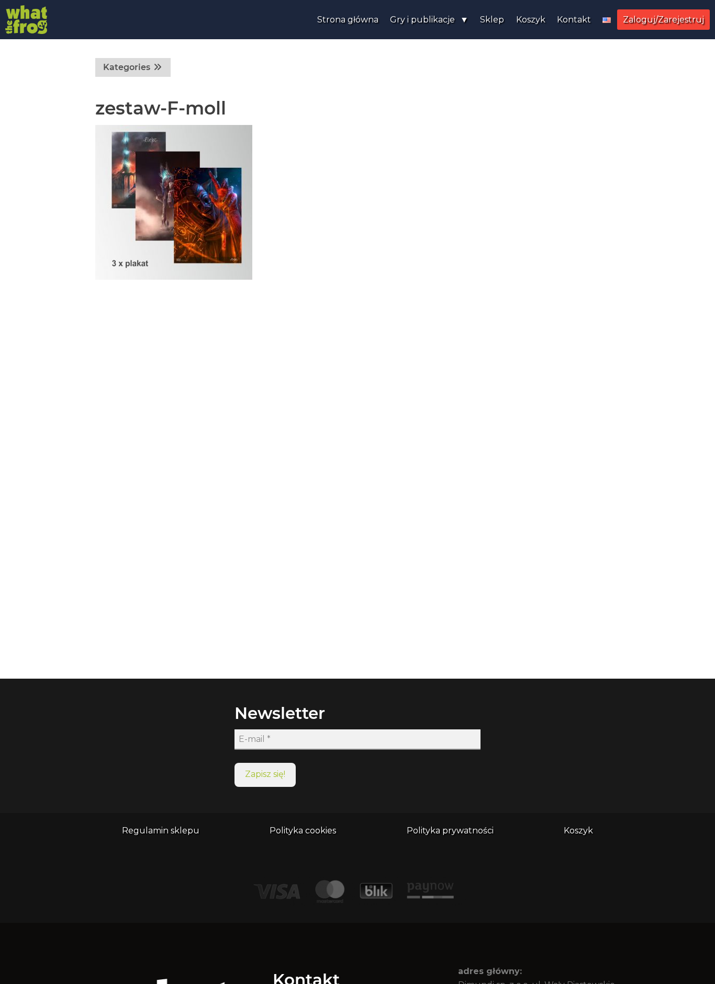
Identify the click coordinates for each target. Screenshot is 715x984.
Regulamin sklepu (160, 831)
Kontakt (574, 20)
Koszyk (530, 20)
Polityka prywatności (450, 831)
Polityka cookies (303, 831)
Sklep (492, 20)
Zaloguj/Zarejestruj (663, 20)
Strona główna (347, 20)
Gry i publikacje (422, 20)
